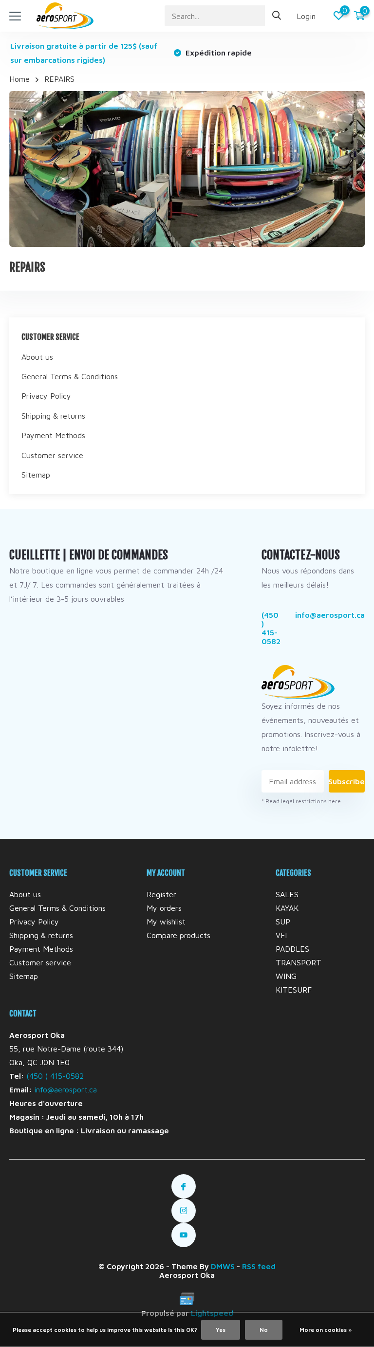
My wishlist (166, 921)
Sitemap (35, 474)
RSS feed (259, 1266)
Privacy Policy (46, 395)
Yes (220, 1329)
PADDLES (292, 948)
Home (19, 78)
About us (37, 356)
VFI (281, 935)
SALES (287, 894)
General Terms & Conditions (69, 376)
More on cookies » (325, 1329)
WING (286, 976)
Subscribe (347, 781)
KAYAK (287, 908)
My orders (164, 908)
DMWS (223, 1266)
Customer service (52, 455)
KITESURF (294, 989)
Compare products (178, 935)
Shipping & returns (53, 415)
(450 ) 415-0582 (271, 628)
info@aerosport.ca (330, 614)
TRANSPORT (298, 962)
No (264, 1329)
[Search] (277, 16)
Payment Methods (53, 435)
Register (161, 894)
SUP (283, 921)
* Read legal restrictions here (301, 801)
